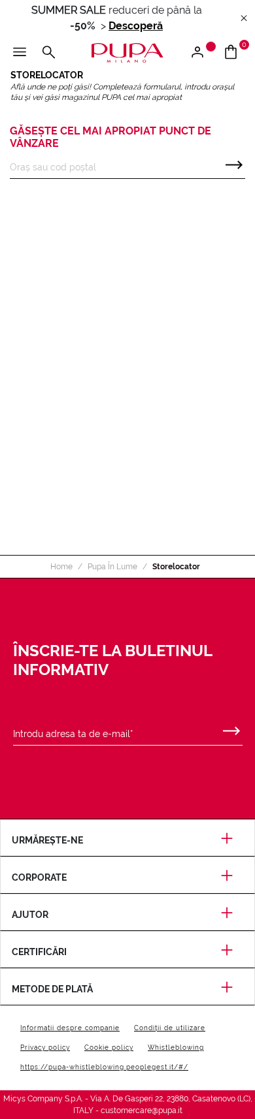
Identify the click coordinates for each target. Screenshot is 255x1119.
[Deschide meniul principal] (19, 53)
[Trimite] (234, 162)
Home (61, 566)
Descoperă (136, 26)
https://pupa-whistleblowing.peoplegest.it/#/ (104, 1067)
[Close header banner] (244, 18)
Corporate (39, 877)
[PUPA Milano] (127, 52)
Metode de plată (52, 989)
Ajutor (30, 914)
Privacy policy (45, 1047)
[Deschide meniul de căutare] (48, 53)
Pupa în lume (112, 566)
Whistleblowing (176, 1047)
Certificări (39, 952)
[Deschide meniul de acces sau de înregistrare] (202, 53)
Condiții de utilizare (169, 1028)
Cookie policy (108, 1047)
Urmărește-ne (47, 840)
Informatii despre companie (70, 1028)
